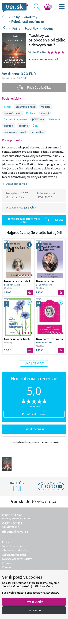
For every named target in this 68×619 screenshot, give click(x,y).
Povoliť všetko (34, 602)
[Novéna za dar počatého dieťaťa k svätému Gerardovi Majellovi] (50, 259)
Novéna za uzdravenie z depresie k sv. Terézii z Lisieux (50, 339)
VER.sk (4, 17)
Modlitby (8, 288)
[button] (14, 50)
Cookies (6, 567)
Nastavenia (34, 610)
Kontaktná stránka (12, 546)
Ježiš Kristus (38, 119)
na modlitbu (37, 132)
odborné (23, 125)
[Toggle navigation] (62, 7)
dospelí (45, 113)
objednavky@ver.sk (15, 532)
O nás (5, 542)
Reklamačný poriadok (14, 554)
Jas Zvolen (30, 207)
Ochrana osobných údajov (17, 559)
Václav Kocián (37, 52)
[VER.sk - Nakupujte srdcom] (14, 7)
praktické (8, 125)
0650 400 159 (12, 523)
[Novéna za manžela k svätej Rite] (18, 259)
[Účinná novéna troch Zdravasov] (18, 317)
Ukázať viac (34, 363)
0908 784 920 (12, 515)
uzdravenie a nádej (26, 106)
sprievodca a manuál (15, 132)
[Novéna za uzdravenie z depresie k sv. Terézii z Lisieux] (50, 317)
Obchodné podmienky (15, 550)
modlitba (45, 106)
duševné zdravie (12, 113)
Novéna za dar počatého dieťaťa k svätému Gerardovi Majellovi (47, 281)
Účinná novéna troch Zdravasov (17, 339)
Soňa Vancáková (12, 284)
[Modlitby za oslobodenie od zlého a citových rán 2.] (7, 464)
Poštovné (7, 563)
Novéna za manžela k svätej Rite (17, 281)
